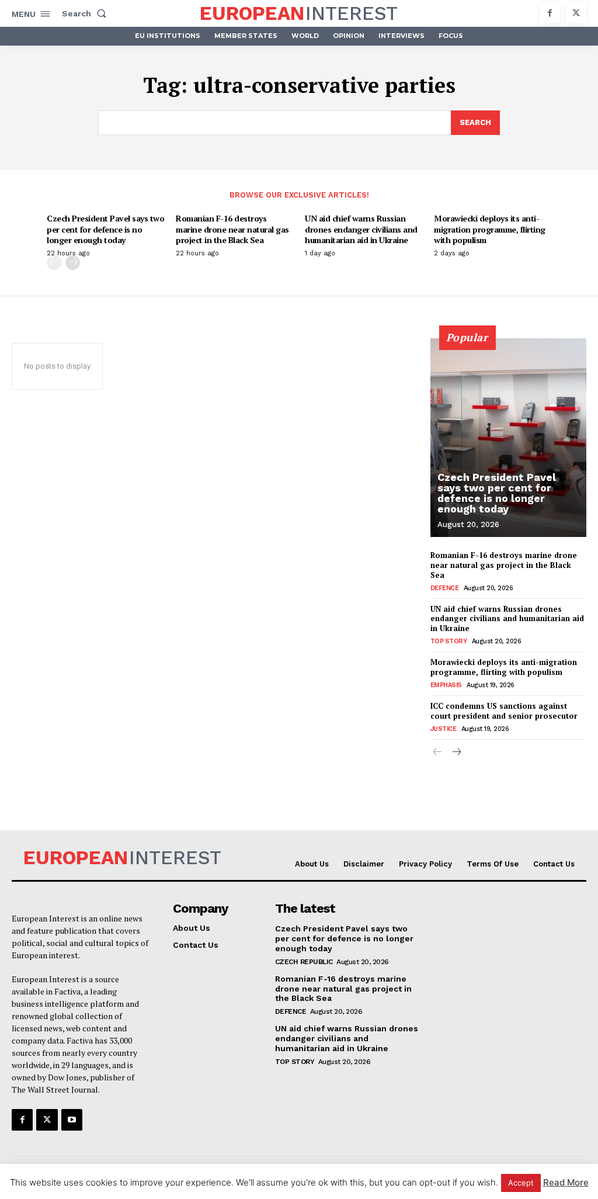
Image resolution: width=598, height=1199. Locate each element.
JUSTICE (443, 729)
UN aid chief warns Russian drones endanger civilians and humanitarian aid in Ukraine (361, 229)
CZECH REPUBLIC (304, 962)
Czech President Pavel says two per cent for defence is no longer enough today (105, 229)
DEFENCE (444, 588)
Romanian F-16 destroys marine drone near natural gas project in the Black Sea (232, 229)
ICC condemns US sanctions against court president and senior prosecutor (504, 711)
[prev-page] (54, 262)
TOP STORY (448, 641)
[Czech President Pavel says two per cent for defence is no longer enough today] (508, 437)
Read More (566, 1182)
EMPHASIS (446, 685)
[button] (86, 13)
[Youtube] (71, 1119)
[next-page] (72, 262)
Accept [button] (521, 1182)
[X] (576, 13)
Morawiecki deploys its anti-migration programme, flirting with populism (489, 229)
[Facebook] (550, 13)
